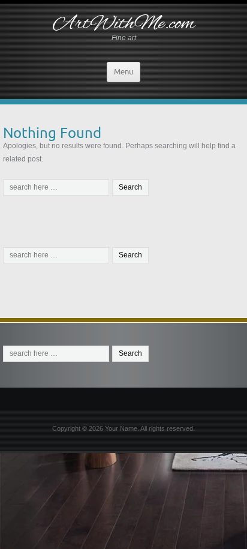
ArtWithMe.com (124, 24)
